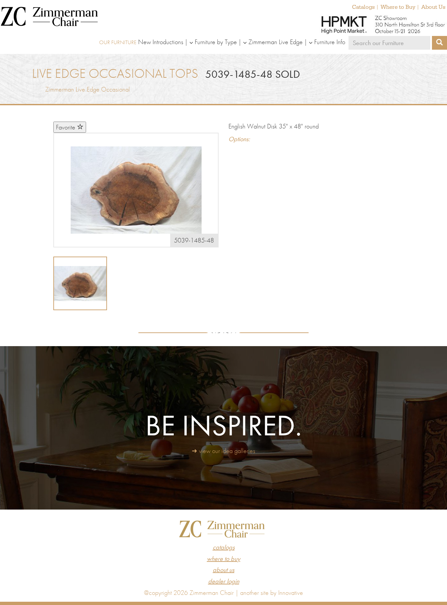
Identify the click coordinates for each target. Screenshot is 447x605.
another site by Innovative (271, 592)
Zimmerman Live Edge (275, 42)
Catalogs (363, 7)
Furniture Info (329, 42)
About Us (433, 7)
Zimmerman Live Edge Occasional (87, 89)
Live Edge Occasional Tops (115, 73)
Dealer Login (223, 581)
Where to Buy (398, 7)
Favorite (66, 127)
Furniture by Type (216, 42)
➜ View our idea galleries (223, 450)
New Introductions (160, 42)
